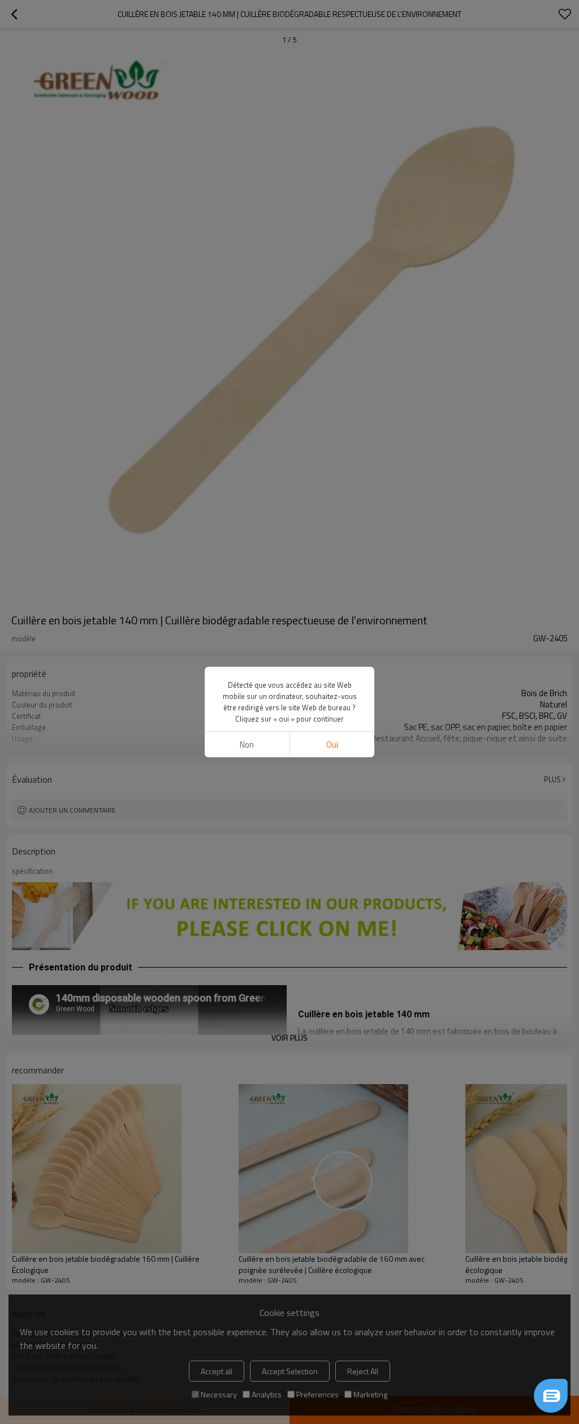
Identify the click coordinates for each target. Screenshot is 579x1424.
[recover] (551, 1396)
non (247, 744)
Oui (332, 744)
